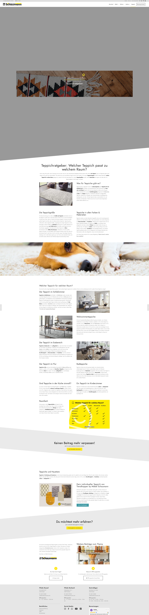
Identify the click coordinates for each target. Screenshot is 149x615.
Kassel (108, 493)
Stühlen (47, 349)
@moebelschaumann (49, 548)
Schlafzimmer (59, 295)
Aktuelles (126, 0)
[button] (108, 609)
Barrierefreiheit (42, 613)
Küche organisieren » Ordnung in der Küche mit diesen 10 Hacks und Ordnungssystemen (93, 552)
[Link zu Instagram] (141, 1)
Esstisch (40, 349)
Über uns (129, 0)
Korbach (80, 495)
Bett (65, 297)
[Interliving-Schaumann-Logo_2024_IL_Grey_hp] (12, 4)
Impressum (41, 610)
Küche (63, 386)
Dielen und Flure (65, 367)
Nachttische (50, 303)
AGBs (40, 611)
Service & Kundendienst (135, 0)
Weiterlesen (93, 559)
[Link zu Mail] (145, 1)
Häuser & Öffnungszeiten (93, 572)
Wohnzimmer (97, 323)
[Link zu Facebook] (140, 1)
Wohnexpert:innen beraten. (82, 502)
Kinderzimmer (106, 192)
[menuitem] (111, 4)
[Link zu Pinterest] (143, 1)
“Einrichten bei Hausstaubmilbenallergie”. (47, 309)
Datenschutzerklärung (43, 608)
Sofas (93, 330)
